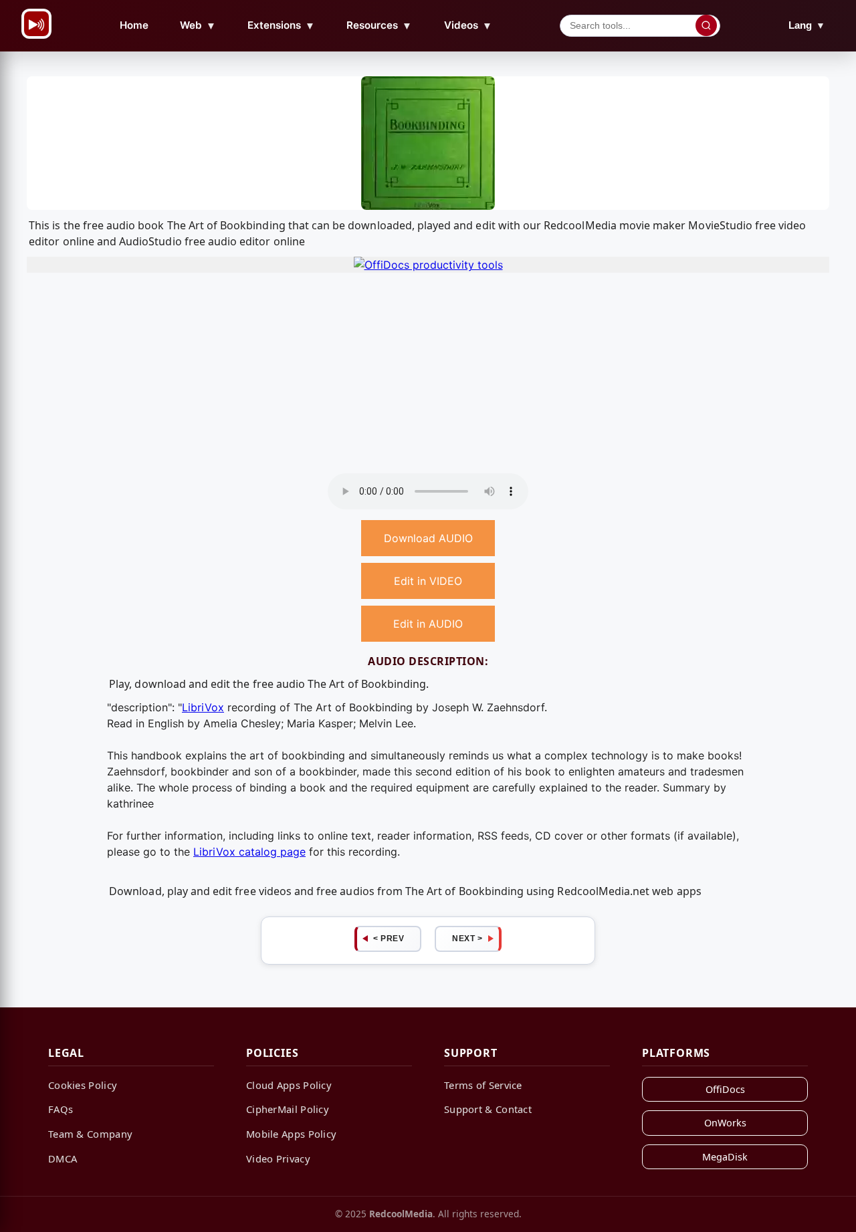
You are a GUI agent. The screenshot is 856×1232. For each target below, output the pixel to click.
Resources (379, 25)
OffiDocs (725, 1089)
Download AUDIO (428, 538)
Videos (468, 25)
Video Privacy (278, 1158)
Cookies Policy (82, 1085)
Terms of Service (483, 1085)
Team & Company (90, 1133)
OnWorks (725, 1122)
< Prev (388, 939)
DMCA (62, 1158)
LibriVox (203, 707)
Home (134, 25)
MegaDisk (725, 1156)
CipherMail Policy (287, 1109)
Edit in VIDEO (428, 581)
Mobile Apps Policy (291, 1133)
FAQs (60, 1109)
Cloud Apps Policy (289, 1085)
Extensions (281, 25)
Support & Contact (488, 1109)
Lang (806, 25)
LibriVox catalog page (249, 851)
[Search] (706, 25)
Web (198, 25)
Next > (467, 939)
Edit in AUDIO (428, 623)
